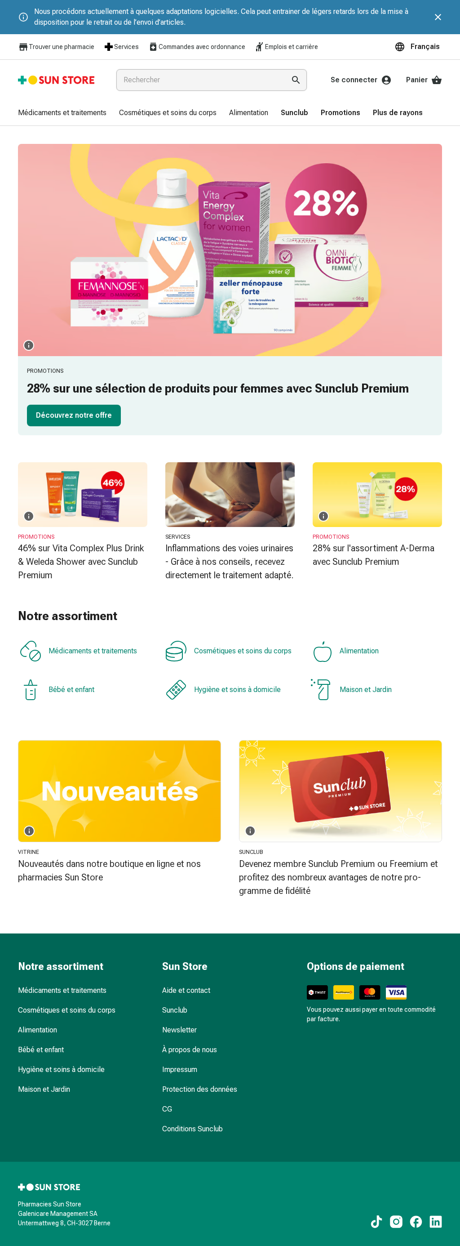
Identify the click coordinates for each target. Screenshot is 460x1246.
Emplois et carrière (291, 46)
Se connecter (354, 80)
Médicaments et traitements (93, 651)
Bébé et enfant (71, 689)
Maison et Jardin (366, 689)
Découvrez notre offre (74, 415)
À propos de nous (189, 1049)
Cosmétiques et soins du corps (243, 651)
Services (126, 46)
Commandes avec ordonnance (202, 46)
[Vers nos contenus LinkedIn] (435, 1221)
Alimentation (359, 651)
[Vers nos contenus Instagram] (396, 1221)
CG (167, 1109)
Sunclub (174, 1010)
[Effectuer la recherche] (296, 80)
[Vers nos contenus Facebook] (416, 1221)
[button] (418, 46)
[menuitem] (62, 113)
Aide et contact (186, 990)
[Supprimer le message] (438, 17)
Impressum (179, 1069)
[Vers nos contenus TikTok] (376, 1221)
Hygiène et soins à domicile (237, 689)
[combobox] (199, 80)
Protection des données (199, 1089)
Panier (417, 80)
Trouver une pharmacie (61, 46)
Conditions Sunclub (192, 1129)
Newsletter (179, 1030)
